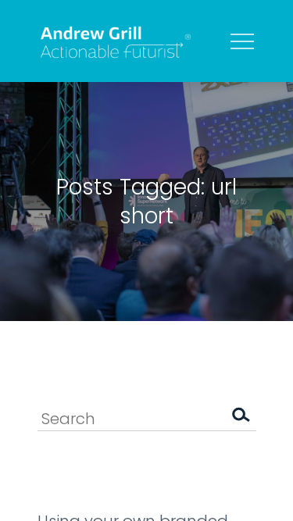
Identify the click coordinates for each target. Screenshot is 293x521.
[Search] (240, 417)
